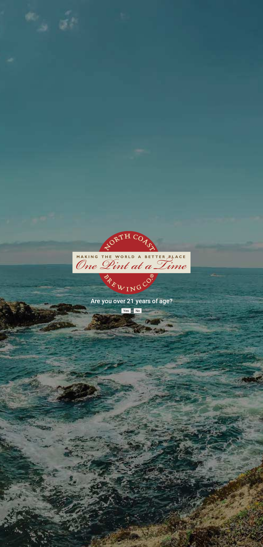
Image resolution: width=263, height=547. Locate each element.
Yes (126, 311)
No (138, 311)
